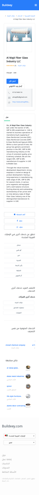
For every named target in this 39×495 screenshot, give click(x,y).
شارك (20, 221)
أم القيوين (19, 275)
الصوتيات (18, 312)
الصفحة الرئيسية (30, 16)
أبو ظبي (18, 250)
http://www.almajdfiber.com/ (22, 101)
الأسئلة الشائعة (9, 472)
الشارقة (18, 270)
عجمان (19, 245)
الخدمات (19, 16)
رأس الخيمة (18, 265)
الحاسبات (6, 463)
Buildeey (7, 5)
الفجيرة (18, 260)
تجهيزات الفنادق (19, 307)
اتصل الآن (12, 81)
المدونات (6, 468)
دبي (19, 255)
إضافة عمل (7, 459)
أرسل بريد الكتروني (15, 86)
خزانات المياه (11, 16)
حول (4, 455)
